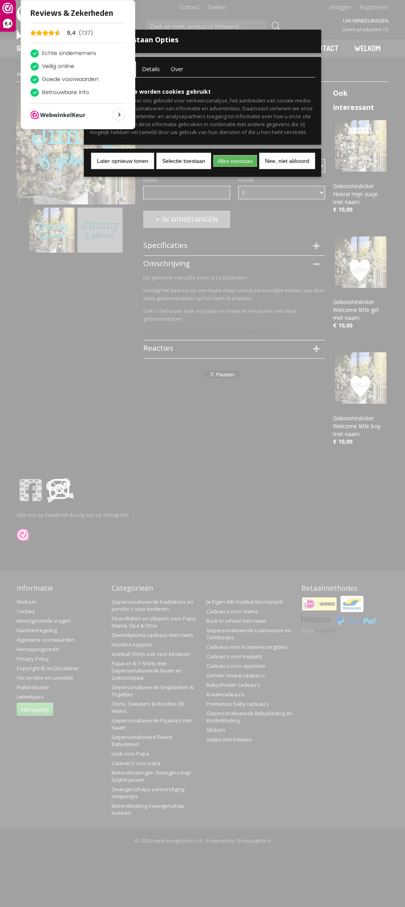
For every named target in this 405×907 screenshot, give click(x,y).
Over (177, 69)
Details (151, 69)
